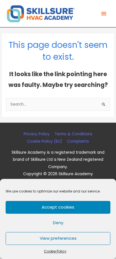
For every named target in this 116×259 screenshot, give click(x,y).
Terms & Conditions (73, 134)
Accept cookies (58, 207)
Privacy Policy (37, 134)
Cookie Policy (55, 251)
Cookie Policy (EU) (44, 141)
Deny (58, 223)
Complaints (78, 141)
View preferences (58, 238)
